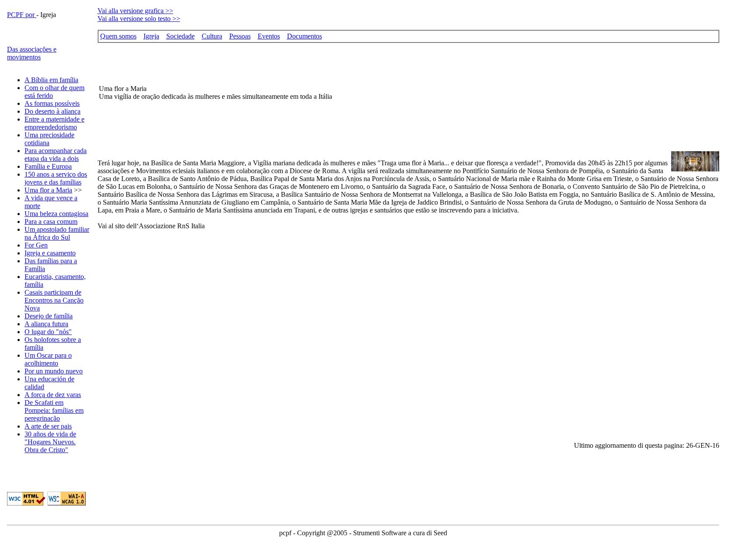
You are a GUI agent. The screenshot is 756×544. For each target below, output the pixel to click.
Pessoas (240, 36)
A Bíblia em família (51, 80)
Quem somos (118, 36)
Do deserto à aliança (52, 111)
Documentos (304, 36)
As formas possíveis (52, 103)
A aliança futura (46, 324)
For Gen (36, 245)
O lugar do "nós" (48, 331)
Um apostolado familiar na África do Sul (56, 233)
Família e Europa (48, 166)
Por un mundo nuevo (53, 371)
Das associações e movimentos (31, 53)
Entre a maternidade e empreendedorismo (54, 123)
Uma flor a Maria (48, 190)
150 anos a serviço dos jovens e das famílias (55, 178)
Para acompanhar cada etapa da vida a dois (55, 154)
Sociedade (180, 36)
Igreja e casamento (50, 253)
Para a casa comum (50, 221)
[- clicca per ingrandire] (695, 169)
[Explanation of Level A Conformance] (66, 503)
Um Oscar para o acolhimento (48, 359)
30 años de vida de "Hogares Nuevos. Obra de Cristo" (50, 441)
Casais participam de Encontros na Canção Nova (54, 300)
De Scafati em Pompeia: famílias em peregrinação (54, 410)
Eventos (269, 36)
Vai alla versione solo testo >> (139, 18)
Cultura (212, 36)
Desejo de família (48, 316)
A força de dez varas (52, 394)
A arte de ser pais (48, 426)
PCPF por (21, 14)
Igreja (151, 36)
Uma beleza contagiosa (56, 213)
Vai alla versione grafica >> (135, 10)
